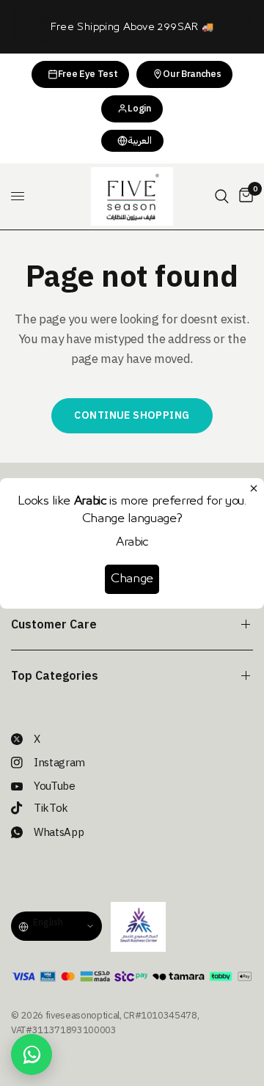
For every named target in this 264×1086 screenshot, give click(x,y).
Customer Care (54, 625)
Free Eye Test (88, 74)
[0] (243, 197)
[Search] (222, 197)
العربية (140, 140)
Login (139, 108)
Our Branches (192, 74)
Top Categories (54, 676)
